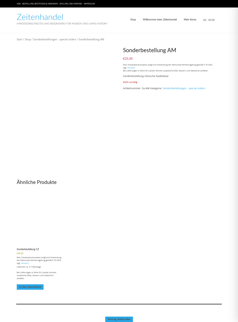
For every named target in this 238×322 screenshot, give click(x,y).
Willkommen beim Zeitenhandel (160, 19)
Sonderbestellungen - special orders (54, 39)
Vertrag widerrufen (119, 319)
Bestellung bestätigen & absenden (40, 3)
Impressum (89, 3)
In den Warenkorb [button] (30, 286)
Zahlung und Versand (70, 3)
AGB (19, 3)
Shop (133, 19)
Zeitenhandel (40, 17)
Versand (131, 67)
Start (19, 39)
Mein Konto (190, 19)
